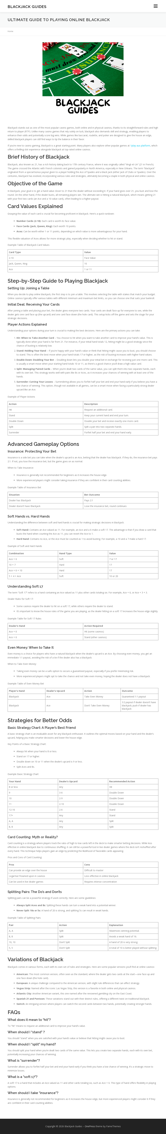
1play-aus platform (140, 145)
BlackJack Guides (27, 6)
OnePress (90, 1126)
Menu (155, 6)
